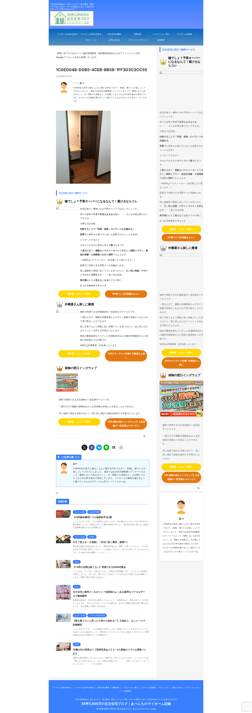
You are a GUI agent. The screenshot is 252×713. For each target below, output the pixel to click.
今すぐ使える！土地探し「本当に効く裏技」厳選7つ (100, 542)
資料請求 (137, 34)
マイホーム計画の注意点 (90, 34)
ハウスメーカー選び (160, 34)
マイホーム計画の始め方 (67, 34)
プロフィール (91, 40)
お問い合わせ (114, 40)
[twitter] (84, 447)
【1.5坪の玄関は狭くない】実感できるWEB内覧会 (99, 567)
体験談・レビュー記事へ (79, 293)
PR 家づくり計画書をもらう (126, 293)
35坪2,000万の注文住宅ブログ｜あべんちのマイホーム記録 (126, 704)
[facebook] (92, 447)
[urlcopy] (121, 447)
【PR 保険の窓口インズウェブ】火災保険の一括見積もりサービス (126, 423)
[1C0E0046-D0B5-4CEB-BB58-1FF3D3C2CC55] (99, 447)
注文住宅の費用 (114, 34)
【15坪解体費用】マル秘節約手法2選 (92, 517)
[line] (106, 447)
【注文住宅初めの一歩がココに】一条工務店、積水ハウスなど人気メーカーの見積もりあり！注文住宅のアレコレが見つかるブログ (126, 699)
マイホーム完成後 (184, 34)
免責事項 (161, 40)
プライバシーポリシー (137, 40)
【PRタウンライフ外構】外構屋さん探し (126, 355)
